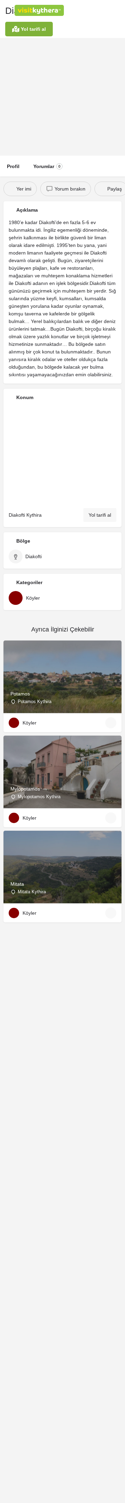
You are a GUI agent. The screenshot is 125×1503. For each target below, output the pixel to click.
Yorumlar (46, 166)
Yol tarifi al (100, 515)
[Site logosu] (40, 10)
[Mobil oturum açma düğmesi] (90, 10)
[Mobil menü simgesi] (7, 10)
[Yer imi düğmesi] (110, 722)
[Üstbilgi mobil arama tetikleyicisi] (118, 10)
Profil (13, 166)
